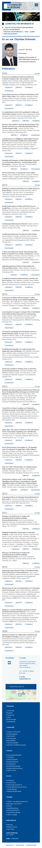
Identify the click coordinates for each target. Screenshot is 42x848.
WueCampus (11, 782)
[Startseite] (2, 27)
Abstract (8, 87)
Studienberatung (12, 762)
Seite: (8, 838)
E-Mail (23, 673)
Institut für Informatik (11, 29)
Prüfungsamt (11, 764)
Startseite (10, 706)
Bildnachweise (12, 827)
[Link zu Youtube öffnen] (8, 663)
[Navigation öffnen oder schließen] (36, 4)
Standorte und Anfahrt (14, 804)
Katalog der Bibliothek (14, 791)
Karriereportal (11, 738)
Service (9, 751)
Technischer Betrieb (13, 812)
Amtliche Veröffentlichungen (16, 745)
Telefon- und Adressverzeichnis (17, 801)
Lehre (9, 717)
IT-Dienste (10, 757)
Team (26, 32)
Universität (10, 711)
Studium (10, 713)
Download (9, 91)
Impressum (9, 845)
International (11, 721)
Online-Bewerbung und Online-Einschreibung (17, 788)
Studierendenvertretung (15, 768)
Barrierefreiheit (31, 845)
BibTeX (18, 87)
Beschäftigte (11, 740)
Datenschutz (20, 845)
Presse (9, 806)
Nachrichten (11, 736)
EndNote (29, 87)
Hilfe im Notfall (12, 815)
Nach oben (10, 829)
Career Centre (11, 770)
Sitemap (10, 825)
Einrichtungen (11, 719)
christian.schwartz (10, 34)
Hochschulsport (12, 759)
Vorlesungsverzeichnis (14, 785)
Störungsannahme (13, 810)
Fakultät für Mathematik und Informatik (19, 27)
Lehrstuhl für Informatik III (19, 24)
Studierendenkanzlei (13, 766)
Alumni (32, 32)
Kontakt (23, 658)
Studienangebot (12, 734)
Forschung (10, 715)
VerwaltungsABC (12, 743)
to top (37, 73)
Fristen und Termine (13, 732)
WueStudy (10, 780)
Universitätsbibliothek (14, 755)
